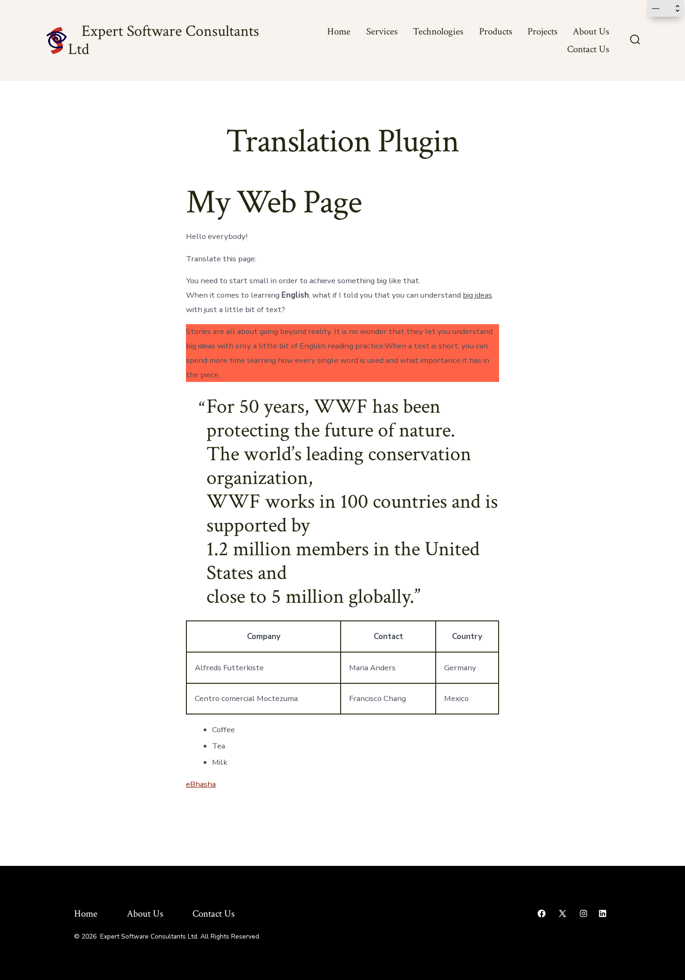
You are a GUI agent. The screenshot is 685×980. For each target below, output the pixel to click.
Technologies (438, 31)
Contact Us (588, 49)
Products (495, 31)
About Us (591, 31)
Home (338, 31)
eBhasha (201, 784)
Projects (542, 31)
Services (381, 31)
